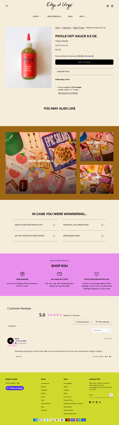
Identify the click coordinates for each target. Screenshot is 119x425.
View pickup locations (68, 93)
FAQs (65, 393)
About (66, 387)
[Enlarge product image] (29, 57)
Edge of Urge (78, 28)
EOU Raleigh (76, 87)
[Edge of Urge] (59, 6)
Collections (66, 28)
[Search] (7, 6)
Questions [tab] (12, 326)
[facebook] (90, 402)
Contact (66, 390)
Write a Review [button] (103, 322)
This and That (45, 403)
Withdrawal (68, 407)
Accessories (45, 383)
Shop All (43, 410)
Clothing (44, 390)
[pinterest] (96, 402)
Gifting (43, 393)
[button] (106, 357)
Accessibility (68, 383)
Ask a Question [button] (83, 322)
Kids (42, 400)
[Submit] (111, 395)
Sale (42, 407)
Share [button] (20, 357)
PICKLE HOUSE (61, 41)
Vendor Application (70, 413)
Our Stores (67, 397)
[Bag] (112, 6)
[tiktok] (100, 402)
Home (57, 28)
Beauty (43, 387)
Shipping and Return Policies (73, 403)
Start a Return (68, 410)
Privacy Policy (68, 400)
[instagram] (93, 402)
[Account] (107, 6)
